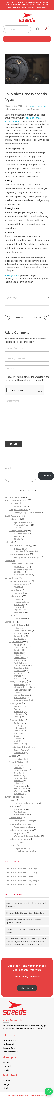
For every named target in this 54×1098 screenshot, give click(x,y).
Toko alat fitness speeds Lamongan (22, 872)
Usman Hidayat (13, 938)
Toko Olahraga (32, 109)
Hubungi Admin (12, 275)
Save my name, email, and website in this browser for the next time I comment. (27, 378)
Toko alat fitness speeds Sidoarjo (21, 868)
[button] (49, 1091)
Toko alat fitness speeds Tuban (20, 876)
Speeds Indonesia (37, 106)
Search (8, 468)
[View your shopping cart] (37, 29)
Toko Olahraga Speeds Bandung (29, 913)
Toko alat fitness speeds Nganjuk (21, 884)
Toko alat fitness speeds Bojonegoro (22, 880)
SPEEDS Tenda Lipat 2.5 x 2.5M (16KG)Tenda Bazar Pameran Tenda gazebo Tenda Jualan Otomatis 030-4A (26, 941)
